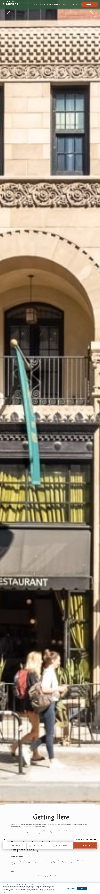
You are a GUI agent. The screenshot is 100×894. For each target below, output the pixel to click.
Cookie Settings (71, 888)
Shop (64, 5)
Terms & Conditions (14, 890)
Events (57, 5)
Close (82, 888)
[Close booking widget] (5, 840)
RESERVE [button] (90, 4)
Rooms (42, 5)
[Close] (97, 888)
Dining (50, 5)
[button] (75, 4)
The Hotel (34, 5)
